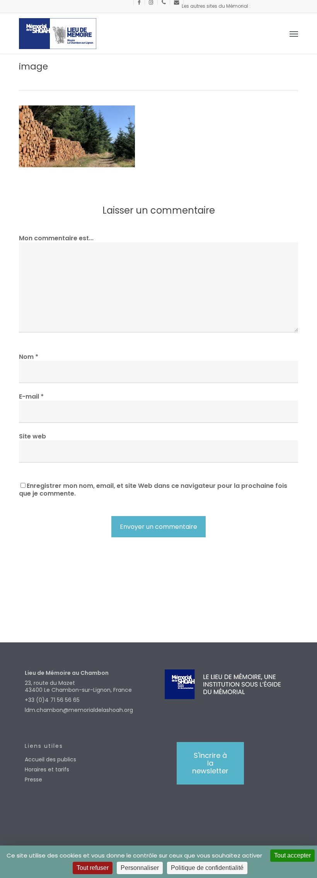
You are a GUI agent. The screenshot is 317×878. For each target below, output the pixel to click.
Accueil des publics (50, 759)
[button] (294, 33)
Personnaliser (140, 867)
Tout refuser (93, 867)
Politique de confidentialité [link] (207, 867)
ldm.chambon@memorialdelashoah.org (79, 709)
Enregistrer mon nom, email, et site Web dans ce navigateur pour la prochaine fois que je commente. (153, 489)
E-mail (31, 396)
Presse (33, 779)
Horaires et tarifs (47, 769)
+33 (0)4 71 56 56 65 (52, 699)
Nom (28, 356)
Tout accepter (292, 855)
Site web (32, 436)
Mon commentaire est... (56, 238)
